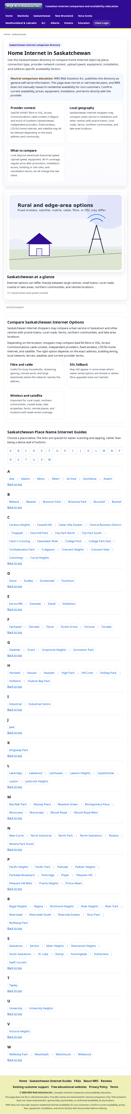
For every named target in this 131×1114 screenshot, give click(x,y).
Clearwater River (47, 541)
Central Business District (105, 525)
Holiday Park (108, 673)
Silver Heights (55, 946)
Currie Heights (39, 558)
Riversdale (16, 915)
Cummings (16, 558)
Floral (50, 627)
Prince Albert (74, 883)
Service (34, 946)
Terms (114, 1087)
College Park (73, 541)
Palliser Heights (85, 867)
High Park (68, 673)
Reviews (106, 1081)
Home (9, 15)
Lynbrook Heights (36, 781)
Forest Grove (69, 627)
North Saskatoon (91, 835)
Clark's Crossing (19, 541)
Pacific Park (42, 867)
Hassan (32, 673)
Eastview (35, 604)
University (15, 1008)
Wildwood (84, 1054)
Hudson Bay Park (39, 681)
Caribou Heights (19, 525)
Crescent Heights (73, 549)
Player (65, 875)
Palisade (62, 867)
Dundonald (47, 581)
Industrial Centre (39, 704)
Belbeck (14, 502)
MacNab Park (18, 804)
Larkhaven (56, 773)
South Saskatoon (20, 954)
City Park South (92, 533)
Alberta (55, 23)
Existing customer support (31, 1087)
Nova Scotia (85, 15)
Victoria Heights (19, 1031)
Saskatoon (16, 946)
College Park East (100, 541)
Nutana (114, 835)
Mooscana (16, 812)
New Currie (16, 835)
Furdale (106, 627)
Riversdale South (40, 915)
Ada (11, 479)
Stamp (59, 954)
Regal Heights (18, 906)
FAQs (77, 1081)
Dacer (13, 581)
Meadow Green (68, 804)
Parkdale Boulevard (21, 875)
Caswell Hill (44, 525)
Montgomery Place (97, 804)
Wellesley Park (18, 1054)
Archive (71, 479)
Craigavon (48, 549)
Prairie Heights (49, 883)
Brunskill (99, 502)
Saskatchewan (41, 15)
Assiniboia (89, 479)
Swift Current (17, 962)
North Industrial (41, 835)
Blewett (31, 502)
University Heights (41, 1008)
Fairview (34, 627)
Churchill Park (39, 533)
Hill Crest (87, 673)
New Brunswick (64, 15)
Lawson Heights (80, 773)
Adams (25, 479)
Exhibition (69, 604)
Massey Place (42, 804)
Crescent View (100, 549)
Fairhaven (15, 627)
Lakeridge (15, 773)
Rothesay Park (18, 923)
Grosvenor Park (83, 650)
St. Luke (43, 954)
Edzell (51, 604)
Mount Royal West (86, 812)
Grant (31, 650)
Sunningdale (79, 954)
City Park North (65, 533)
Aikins (41, 479)
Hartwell (14, 673)
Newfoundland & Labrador (21, 23)
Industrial (15, 704)
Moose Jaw (37, 812)
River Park (111, 906)
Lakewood (35, 773)
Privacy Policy (98, 1087)
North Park (66, 835)
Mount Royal (59, 812)
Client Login (102, 23)
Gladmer (14, 650)
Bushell (116, 502)
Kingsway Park (18, 750)
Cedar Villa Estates (70, 525)
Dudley (28, 581)
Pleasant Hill (84, 875)
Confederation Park (22, 549)
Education (84, 23)
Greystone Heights (54, 650)
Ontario (68, 23)
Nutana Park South (21, 844)
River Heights (89, 906)
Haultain (49, 673)
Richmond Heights (62, 906)
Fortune (89, 627)
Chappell (17, 533)
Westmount (63, 1054)
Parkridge (47, 875)
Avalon (108, 479)
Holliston (15, 681)
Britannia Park (77, 502)
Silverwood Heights (83, 946)
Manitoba (23, 15)
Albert (56, 479)
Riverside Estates (69, 915)
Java (11, 727)
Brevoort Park (52, 502)
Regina (38, 906)
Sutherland (101, 954)
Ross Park (93, 915)
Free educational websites (69, 1087)
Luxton (13, 781)
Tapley (13, 985)
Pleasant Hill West (20, 883)
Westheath (42, 1054)
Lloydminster (106, 773)
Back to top (14, 484)
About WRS (90, 1081)
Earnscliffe (16, 604)
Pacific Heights (18, 867)
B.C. (44, 23)
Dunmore (68, 581)
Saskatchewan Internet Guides (51, 1081)
